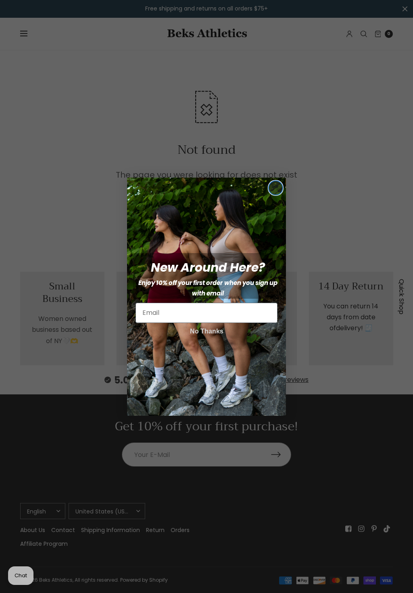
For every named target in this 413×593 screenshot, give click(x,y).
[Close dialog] (276, 188)
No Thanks (206, 331)
